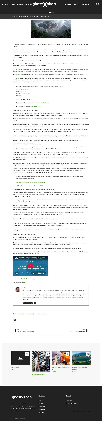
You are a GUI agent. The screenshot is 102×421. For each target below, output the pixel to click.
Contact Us (41, 412)
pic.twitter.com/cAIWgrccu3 (42, 102)
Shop (40, 400)
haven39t (21, 314)
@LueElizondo (19, 182)
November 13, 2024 (36, 106)
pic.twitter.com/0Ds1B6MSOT (39, 182)
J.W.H (24, 287)
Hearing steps (15, 367)
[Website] (35, 303)
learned (39, 314)
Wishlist (67, 406)
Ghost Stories (42, 406)
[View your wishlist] (98, 4)
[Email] (32, 303)
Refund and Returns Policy (72, 403)
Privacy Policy (69, 400)
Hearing (30, 314)
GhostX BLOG (42, 409)
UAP (46, 314)
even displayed (19, 74)
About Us (41, 403)
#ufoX (24, 182)
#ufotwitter (29, 182)
